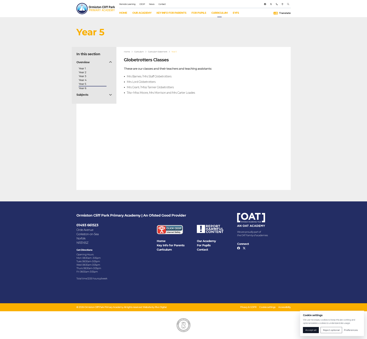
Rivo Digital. (161, 307)
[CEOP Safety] (170, 229)
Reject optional (331, 330)
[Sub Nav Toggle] (110, 62)
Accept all (310, 330)
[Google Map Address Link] (282, 4)
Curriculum (219, 12)
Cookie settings (267, 307)
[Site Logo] (97, 8)
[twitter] (271, 4)
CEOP (142, 4)
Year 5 (173, 51)
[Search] (288, 4)
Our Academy (141, 12)
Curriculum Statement (157, 51)
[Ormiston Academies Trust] (251, 220)
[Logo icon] (183, 325)
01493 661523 (87, 225)
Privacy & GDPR (248, 307)
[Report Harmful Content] (210, 229)
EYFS (236, 12)
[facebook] (265, 4)
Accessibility (284, 307)
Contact (162, 4)
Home (123, 12)
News (151, 4)
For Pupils (199, 12)
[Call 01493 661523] (277, 4)
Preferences (351, 330)
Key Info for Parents (171, 12)
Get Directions (84, 250)
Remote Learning (127, 4)
